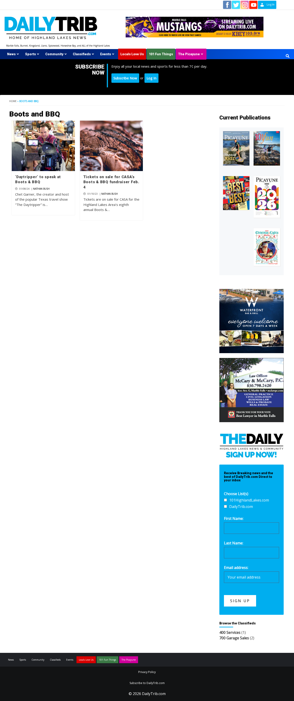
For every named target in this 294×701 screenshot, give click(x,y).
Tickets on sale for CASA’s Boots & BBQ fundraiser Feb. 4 (111, 182)
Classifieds (82, 54)
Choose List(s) (236, 493)
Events (105, 54)
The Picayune (189, 54)
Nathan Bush (41, 188)
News (11, 54)
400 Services (229, 632)
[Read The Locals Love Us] (236, 193)
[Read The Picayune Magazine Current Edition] (236, 148)
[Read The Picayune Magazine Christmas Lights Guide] (266, 247)
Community (54, 54)
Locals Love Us (132, 54)
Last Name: (233, 543)
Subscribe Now (125, 78)
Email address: (236, 567)
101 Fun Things (161, 54)
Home (13, 101)
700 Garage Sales (234, 637)
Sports (30, 54)
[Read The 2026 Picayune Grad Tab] (266, 197)
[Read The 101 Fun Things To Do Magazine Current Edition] (266, 148)
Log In (151, 78)
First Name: (233, 518)
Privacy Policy (147, 672)
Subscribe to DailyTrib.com (147, 683)
